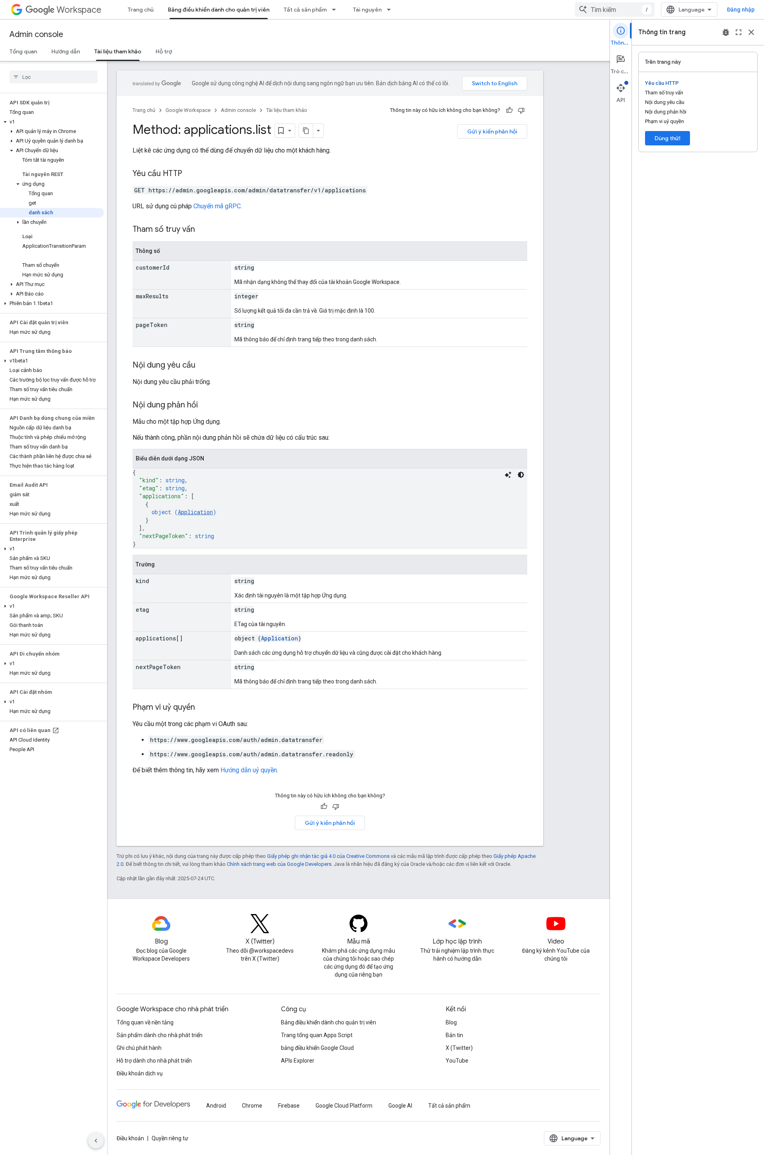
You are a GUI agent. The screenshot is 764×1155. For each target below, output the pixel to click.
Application (195, 512)
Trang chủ (141, 9)
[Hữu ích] (509, 110)
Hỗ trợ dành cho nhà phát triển (154, 1060)
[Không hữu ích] (521, 110)
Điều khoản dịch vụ (140, 1073)
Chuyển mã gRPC (217, 206)
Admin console (36, 34)
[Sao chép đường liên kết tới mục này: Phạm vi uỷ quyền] (203, 708)
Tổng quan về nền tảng (145, 1022)
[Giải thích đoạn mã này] (508, 474)
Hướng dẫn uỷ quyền (248, 770)
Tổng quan (23, 51)
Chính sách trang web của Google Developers (279, 864)
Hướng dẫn (65, 51)
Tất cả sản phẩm (305, 9)
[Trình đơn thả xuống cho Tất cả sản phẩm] (336, 9)
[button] (52, 122)
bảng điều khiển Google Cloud (317, 1048)
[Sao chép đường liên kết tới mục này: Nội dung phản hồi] (206, 405)
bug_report (726, 32)
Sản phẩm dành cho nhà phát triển (160, 1035)
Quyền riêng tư (170, 1138)
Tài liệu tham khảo (117, 51)
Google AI (400, 1105)
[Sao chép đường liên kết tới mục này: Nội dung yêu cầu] (203, 365)
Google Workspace (188, 110)
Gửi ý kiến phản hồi (492, 131)
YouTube (457, 1060)
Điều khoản (130, 1138)
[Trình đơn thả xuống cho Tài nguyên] (391, 9)
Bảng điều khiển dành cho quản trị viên (218, 9)
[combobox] (615, 9)
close (751, 32)
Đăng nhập (740, 9)
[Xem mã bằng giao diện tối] (521, 474)
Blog (451, 1022)
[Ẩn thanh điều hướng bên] (96, 1141)
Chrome (252, 1105)
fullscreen (738, 32)
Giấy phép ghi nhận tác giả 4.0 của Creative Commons (328, 856)
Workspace (79, 9)
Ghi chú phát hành (139, 1048)
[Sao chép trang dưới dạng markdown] (306, 130)
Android (216, 1105)
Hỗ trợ (164, 51)
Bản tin (454, 1035)
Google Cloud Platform (344, 1105)
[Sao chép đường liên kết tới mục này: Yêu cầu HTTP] (190, 174)
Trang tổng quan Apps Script (317, 1035)
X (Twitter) (459, 1048)
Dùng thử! (667, 138)
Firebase (289, 1105)
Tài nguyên (367, 9)
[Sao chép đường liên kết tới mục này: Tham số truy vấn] (203, 230)
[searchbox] (53, 76)
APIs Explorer (297, 1060)
